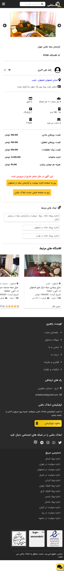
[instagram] (47, 443)
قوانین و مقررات (51, 362)
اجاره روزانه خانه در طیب (47, 236)
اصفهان (41, 80)
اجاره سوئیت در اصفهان (48, 469)
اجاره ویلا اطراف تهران (49, 486)
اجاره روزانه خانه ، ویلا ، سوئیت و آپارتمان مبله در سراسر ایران (33, 217)
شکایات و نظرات (51, 369)
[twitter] (60, 443)
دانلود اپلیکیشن (52, 423)
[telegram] (41, 443)
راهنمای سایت (51, 332)
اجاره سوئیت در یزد (50, 513)
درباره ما (55, 355)
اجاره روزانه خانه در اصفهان (46, 227)
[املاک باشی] (55, 4)
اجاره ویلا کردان (52, 480)
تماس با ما (53, 347)
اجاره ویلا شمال (52, 459)
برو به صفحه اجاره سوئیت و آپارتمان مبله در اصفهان (32, 183)
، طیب (34, 80)
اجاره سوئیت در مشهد (49, 518)
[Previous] (4, 25)
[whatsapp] (53, 443)
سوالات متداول (52, 340)
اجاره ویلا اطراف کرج (50, 491)
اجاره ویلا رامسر (52, 496)
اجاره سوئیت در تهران (49, 464)
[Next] (59, 25)
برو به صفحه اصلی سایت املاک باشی (32, 192)
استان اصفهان (52, 80)
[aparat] (35, 443)
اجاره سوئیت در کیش (49, 507)
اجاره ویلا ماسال (52, 502)
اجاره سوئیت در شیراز (49, 475)
